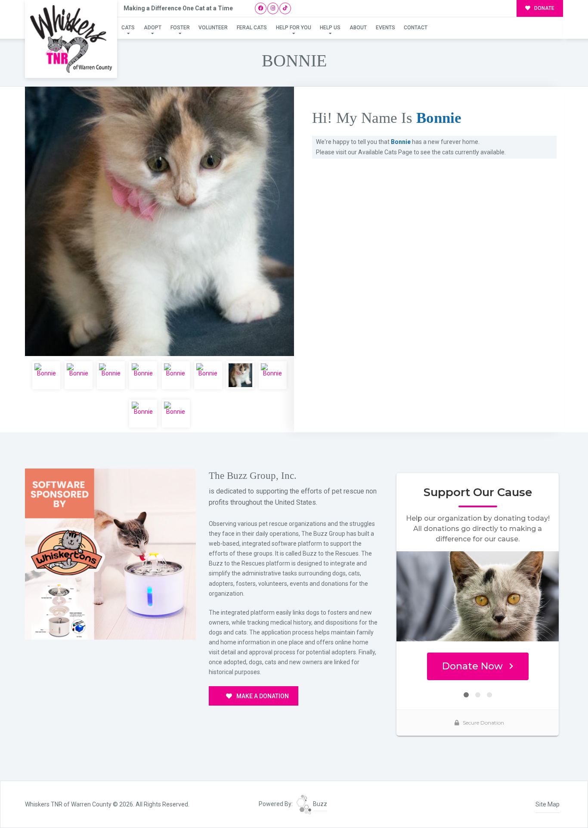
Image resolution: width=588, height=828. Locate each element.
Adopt (152, 28)
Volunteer (213, 28)
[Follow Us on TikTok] (285, 8)
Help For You (293, 28)
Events (385, 28)
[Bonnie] (159, 221)
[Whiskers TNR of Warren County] (71, 39)
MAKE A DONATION (262, 696)
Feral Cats (252, 28)
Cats (128, 28)
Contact (415, 28)
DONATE (543, 8)
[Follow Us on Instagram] (273, 8)
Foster (180, 28)
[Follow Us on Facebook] (260, 8)
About (358, 28)
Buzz (319, 803)
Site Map (547, 804)
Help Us (330, 28)
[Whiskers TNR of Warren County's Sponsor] (110, 553)
